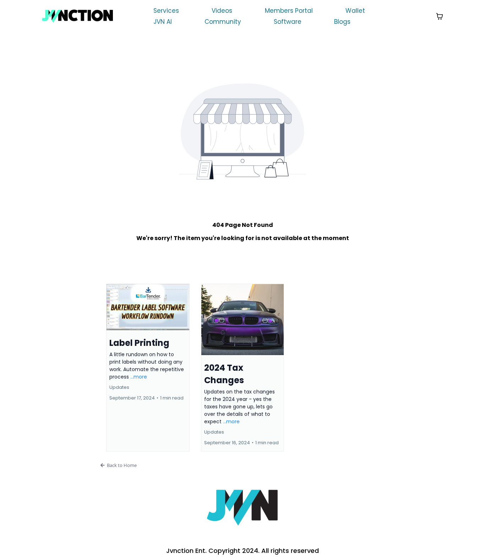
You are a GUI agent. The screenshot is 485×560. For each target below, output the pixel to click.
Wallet (355, 10)
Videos (222, 10)
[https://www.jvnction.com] (77, 16)
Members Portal (289, 10)
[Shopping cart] (439, 16)
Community (223, 21)
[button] (147, 367)
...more (138, 376)
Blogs (342, 21)
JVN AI (162, 21)
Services (166, 10)
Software (287, 21)
